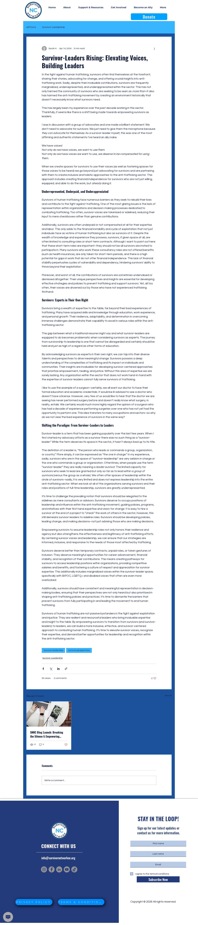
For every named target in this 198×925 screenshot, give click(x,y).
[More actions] (154, 48)
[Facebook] (52, 869)
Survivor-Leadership (53, 27)
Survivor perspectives (79, 650)
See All (168, 695)
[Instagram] (44, 869)
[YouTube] (67, 869)
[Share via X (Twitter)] (50, 668)
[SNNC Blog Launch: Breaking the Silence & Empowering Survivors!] (48, 714)
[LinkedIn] (59, 869)
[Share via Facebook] (43, 668)
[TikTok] (74, 869)
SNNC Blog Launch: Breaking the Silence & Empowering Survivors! (46, 734)
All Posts (31, 27)
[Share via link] (66, 668)
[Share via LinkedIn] (58, 668)
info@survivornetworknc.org (58, 858)
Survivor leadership (53, 650)
